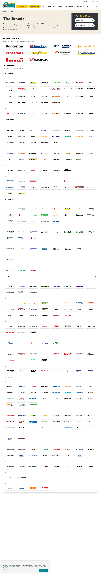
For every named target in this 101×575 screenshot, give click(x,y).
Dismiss (43, 570)
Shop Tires (21, 6)
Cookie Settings (6, 569)
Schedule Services (35, 6)
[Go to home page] (8, 5)
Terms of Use (19, 566)
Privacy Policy (12, 566)
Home (4, 11)
